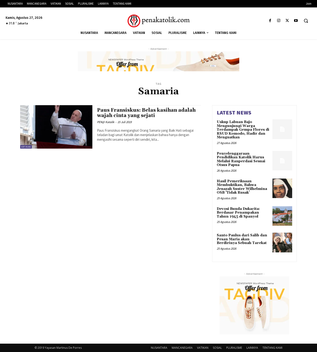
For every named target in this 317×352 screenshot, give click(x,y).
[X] (287, 21)
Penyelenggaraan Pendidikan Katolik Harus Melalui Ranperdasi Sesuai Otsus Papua (241, 159)
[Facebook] (270, 21)
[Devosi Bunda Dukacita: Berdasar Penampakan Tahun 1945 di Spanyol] (282, 216)
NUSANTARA (159, 348)
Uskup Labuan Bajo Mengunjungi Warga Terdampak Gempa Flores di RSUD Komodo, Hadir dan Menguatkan (243, 130)
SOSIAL (217, 348)
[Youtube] (296, 21)
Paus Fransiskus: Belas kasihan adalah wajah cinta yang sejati (146, 113)
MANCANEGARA (182, 348)
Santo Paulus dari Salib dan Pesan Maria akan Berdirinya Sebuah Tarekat (242, 239)
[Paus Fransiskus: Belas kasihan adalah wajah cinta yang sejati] (56, 127)
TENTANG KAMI (272, 348)
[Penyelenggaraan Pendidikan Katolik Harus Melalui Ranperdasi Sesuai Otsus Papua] (282, 161)
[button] (305, 20)
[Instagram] (278, 21)
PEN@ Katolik (105, 122)
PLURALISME (234, 348)
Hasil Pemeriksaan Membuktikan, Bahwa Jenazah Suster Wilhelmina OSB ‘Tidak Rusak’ (242, 187)
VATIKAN (26, 146)
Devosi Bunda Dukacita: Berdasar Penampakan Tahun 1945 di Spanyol (238, 213)
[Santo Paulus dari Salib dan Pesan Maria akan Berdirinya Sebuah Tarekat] (282, 242)
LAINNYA (252, 348)
